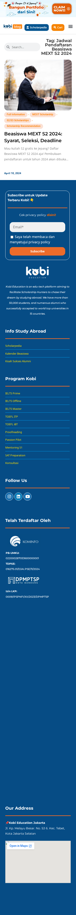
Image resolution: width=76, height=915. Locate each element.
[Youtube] (27, 497)
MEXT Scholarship (42, 114)
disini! (51, 215)
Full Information (16, 114)
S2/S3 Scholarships (18, 120)
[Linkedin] (18, 497)
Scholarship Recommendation (24, 126)
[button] (70, 26)
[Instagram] (9, 497)
